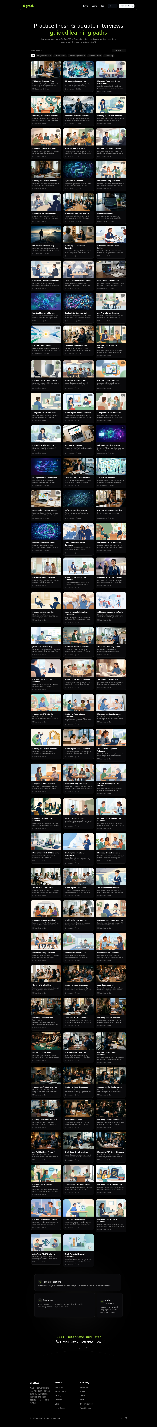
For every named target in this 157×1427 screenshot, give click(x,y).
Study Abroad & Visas (44, 56)
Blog (57, 1404)
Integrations (60, 1391)
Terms (83, 1395)
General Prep (109, 56)
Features (59, 1387)
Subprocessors (86, 1404)
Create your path (119, 50)
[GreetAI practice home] (29, 6)
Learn (94, 6)
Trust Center (85, 1408)
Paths (85, 6)
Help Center (60, 1408)
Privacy (83, 1391)
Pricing (58, 1395)
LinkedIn (84, 1387)
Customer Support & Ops (77, 56)
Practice (58, 1399)
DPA (82, 1399)
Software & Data (60, 56)
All (33, 56)
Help (102, 6)
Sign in (113, 6)
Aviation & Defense (95, 56)
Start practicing (127, 6)
